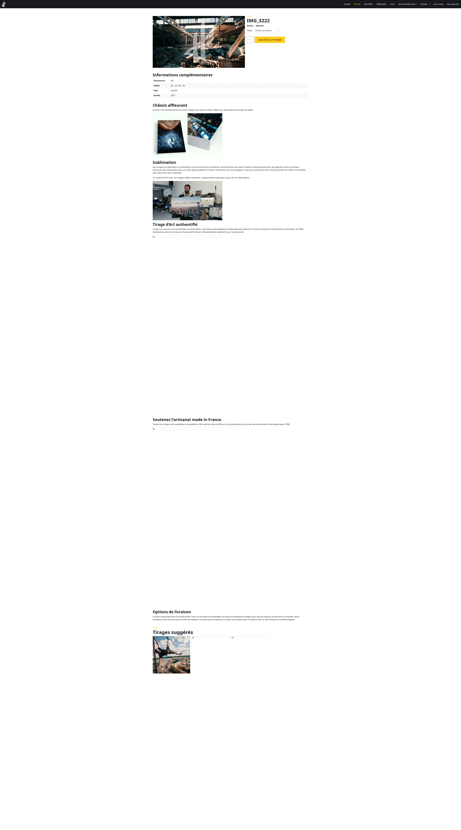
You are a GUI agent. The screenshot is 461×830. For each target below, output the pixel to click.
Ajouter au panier (269, 39)
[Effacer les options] (282, 30)
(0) (453, 4)
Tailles (249, 30)
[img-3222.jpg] (199, 42)
